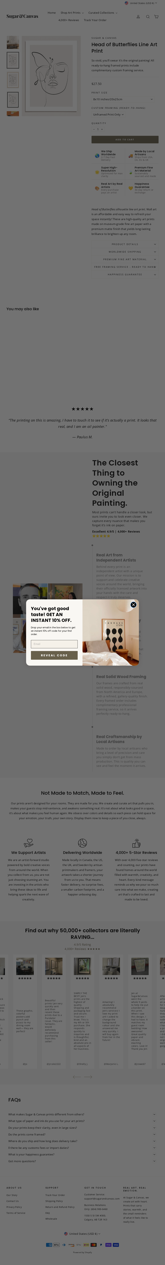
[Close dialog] (133, 605)
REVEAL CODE (54, 655)
